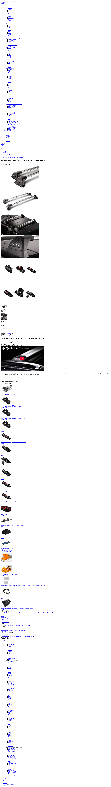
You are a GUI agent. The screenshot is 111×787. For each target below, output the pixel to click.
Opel (9, 93)
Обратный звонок (4, 618)
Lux (9, 10)
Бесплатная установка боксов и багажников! (10, 627)
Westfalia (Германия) (12, 126)
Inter (9, 26)
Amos (9, 24)
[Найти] (1, 148)
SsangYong (10, 98)
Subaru (9, 99)
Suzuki (9, 67)
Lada (9, 86)
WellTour (10, 37)
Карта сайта (32, 636)
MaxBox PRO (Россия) (13, 121)
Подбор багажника (7, 130)
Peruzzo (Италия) (12, 122)
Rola (9, 64)
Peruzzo (9, 35)
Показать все (11, 644)
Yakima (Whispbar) (12, 52)
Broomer (10, 8)
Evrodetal (10, 70)
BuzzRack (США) (12, 114)
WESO (9, 31)
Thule (9, 33)
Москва (2, 144)
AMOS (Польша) (12, 39)
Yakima (9, 333)
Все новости (3, 631)
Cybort (9, 11)
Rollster (9, 28)
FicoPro (9, 57)
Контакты (8, 141)
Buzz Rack (10, 40)
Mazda (9, 89)
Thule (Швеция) (11, 106)
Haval (9, 82)
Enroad (9, 9)
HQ (9, 25)
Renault (9, 97)
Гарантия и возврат (56, 612)
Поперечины (11, 61)
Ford (9, 80)
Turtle (9, 30)
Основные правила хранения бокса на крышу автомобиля (13, 630)
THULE (10, 21)
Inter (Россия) (11, 41)
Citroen (9, 77)
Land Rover (10, 87)
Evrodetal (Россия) (12, 117)
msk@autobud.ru (4, 617)
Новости (45, 612)
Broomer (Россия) (12, 113)
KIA (9, 85)
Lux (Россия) (11, 42)
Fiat (9, 79)
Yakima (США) (11, 107)
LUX (9, 27)
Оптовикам (8, 139)
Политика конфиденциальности (8, 636)
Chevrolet (10, 76)
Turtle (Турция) (11, 124)
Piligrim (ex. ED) (11, 20)
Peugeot (9, 94)
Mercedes (10, 90)
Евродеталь (10, 13)
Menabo (10, 63)
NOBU (9, 19)
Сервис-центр (9, 135)
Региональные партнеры (11, 138)
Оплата (7, 137)
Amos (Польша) (11, 111)
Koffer (9, 17)
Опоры (9, 60)
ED (9, 54)
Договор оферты (25, 636)
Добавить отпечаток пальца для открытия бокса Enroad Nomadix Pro (15, 625)
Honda (9, 83)
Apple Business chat (5, 619)
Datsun (9, 78)
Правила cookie (18, 636)
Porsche (9, 95)
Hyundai (10, 84)
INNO (9, 16)
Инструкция (4, 328)
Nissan (9, 92)
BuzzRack (10, 34)
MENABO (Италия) (12, 45)
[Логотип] (3, 2)
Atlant (9, 15)
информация (6, 132)
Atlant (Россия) (11, 112)
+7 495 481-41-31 (4, 143)
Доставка (8, 136)
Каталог (2, 612)
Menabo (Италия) (12, 105)
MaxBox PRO (11, 18)
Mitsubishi (10, 91)
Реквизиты (49, 612)
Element (10, 12)
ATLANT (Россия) (12, 43)
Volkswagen (10, 102)
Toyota (9, 101)
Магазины (5, 131)
